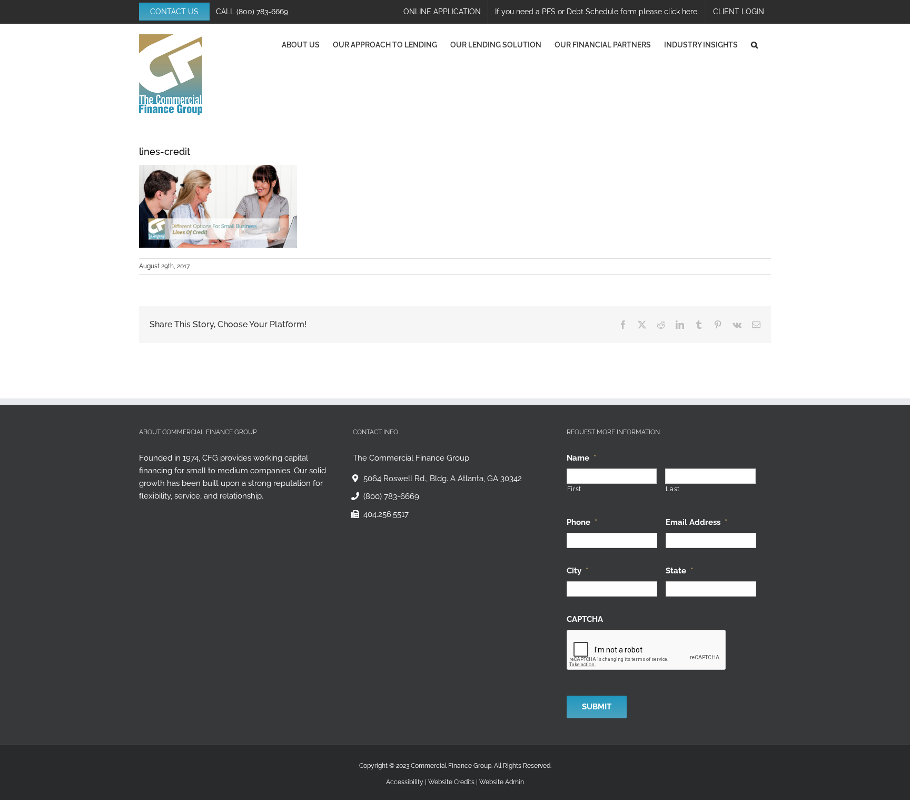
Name (581, 458)
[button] (754, 45)
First (574, 489)
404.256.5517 (386, 514)
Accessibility (404, 782)
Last (673, 489)
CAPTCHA (585, 619)
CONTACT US (174, 11)
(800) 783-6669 (262, 11)
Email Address (696, 522)
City (577, 570)
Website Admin (501, 782)
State (679, 570)
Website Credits (451, 782)
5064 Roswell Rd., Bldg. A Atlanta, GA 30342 (442, 478)
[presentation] (647, 650)
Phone (582, 522)
